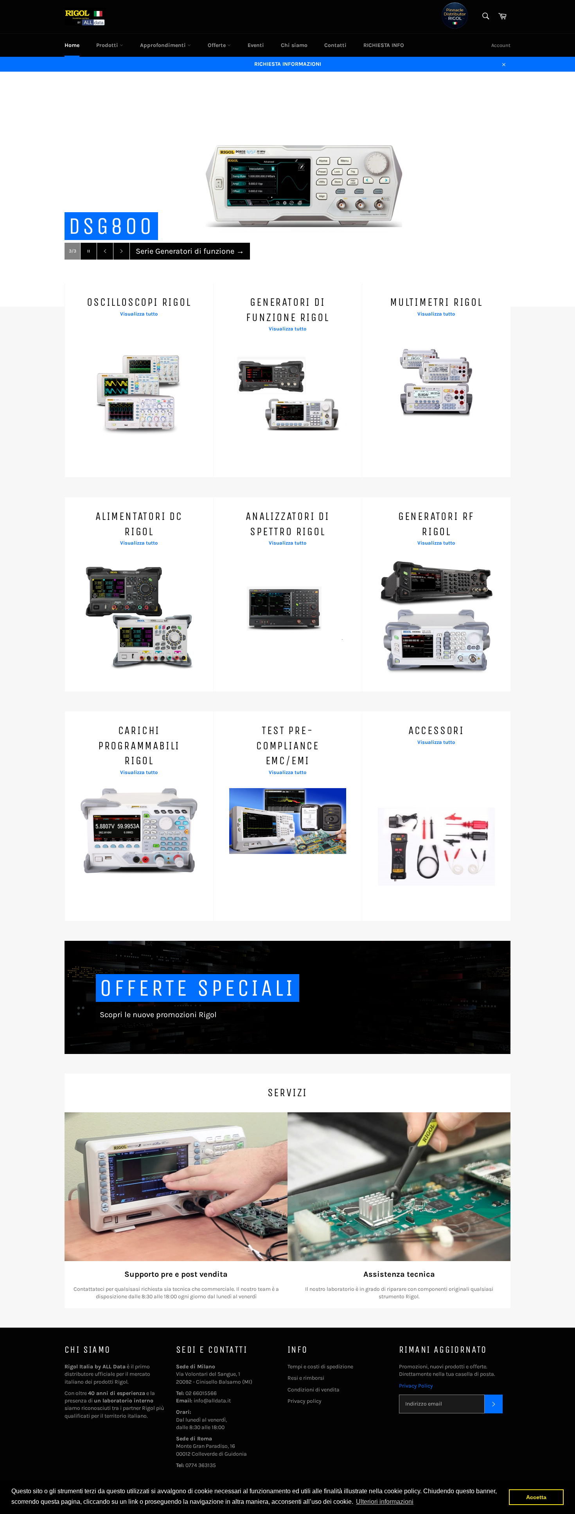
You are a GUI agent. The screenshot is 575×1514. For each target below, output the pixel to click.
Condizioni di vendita (314, 1389)
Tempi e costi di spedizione (320, 1366)
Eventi (256, 45)
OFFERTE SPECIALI (197, 988)
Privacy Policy (416, 1385)
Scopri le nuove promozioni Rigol (158, 1014)
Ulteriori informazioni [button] (384, 1501)
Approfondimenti (163, 45)
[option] (287, 189)
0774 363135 (200, 1465)
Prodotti (108, 45)
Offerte (217, 45)
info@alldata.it (212, 1400)
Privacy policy (305, 1401)
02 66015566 (201, 1393)
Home (72, 45)
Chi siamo (294, 45)
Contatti (335, 45)
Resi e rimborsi (306, 1378)
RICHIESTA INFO (383, 45)
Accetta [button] (536, 1497)
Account (500, 45)
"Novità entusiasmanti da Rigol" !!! (202, 253)
